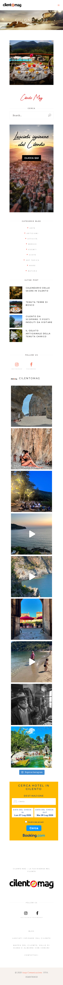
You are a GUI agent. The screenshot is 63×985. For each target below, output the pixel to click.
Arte (32, 228)
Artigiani (33, 233)
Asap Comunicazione (32, 972)
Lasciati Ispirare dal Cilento (31, 938)
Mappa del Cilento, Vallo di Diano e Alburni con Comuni (31, 946)
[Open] (31, 406)
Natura (32, 271)
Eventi (32, 249)
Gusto (18, 79)
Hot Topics (32, 260)
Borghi (32, 244)
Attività (33, 239)
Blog (31, 931)
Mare (32, 265)
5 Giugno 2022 (45, 44)
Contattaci (31, 955)
